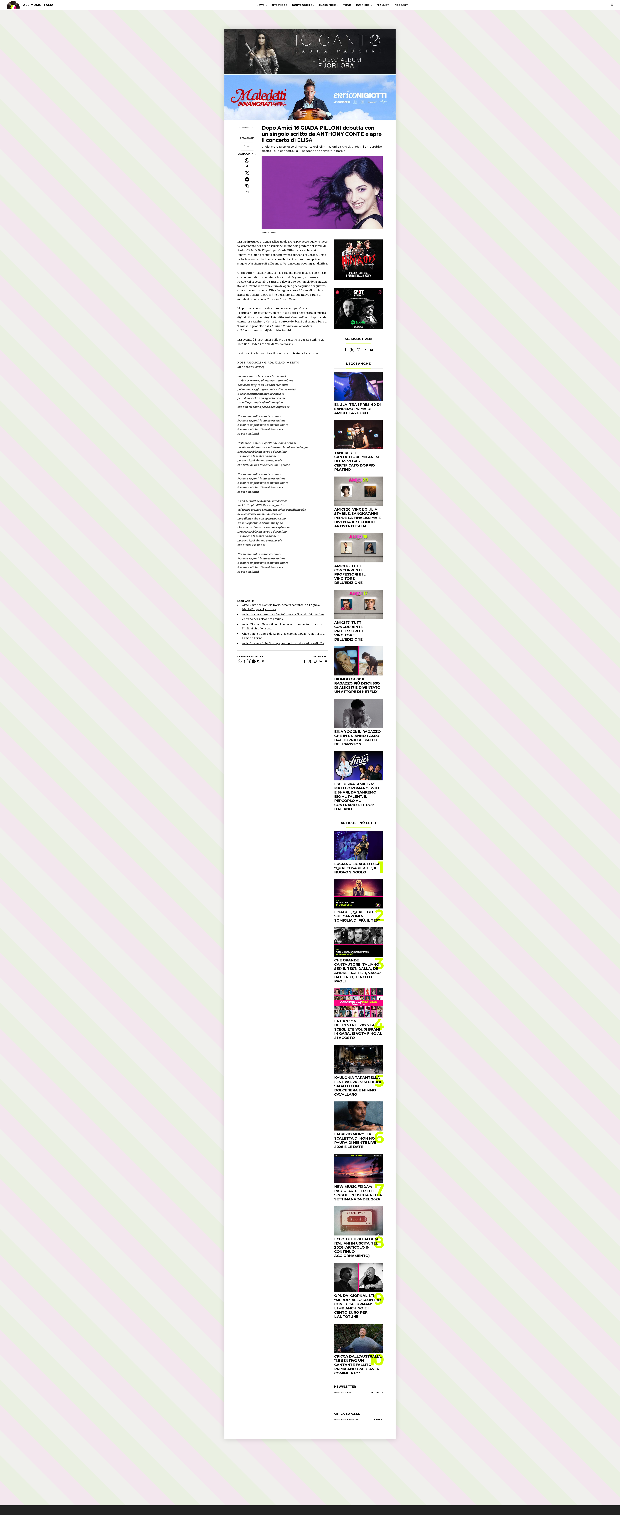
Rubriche (363, 5)
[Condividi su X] (247, 173)
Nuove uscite (302, 5)
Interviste (279, 5)
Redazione (247, 138)
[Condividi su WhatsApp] (247, 160)
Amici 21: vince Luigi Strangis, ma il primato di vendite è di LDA (283, 643)
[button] (247, 185)
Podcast (401, 5)
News (260, 5)
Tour (347, 5)
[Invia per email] (247, 192)
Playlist (383, 5)
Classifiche (327, 5)
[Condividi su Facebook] (247, 167)
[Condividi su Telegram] (247, 179)
